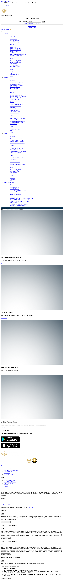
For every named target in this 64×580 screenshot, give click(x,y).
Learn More (4, 263)
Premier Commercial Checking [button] (17, 143)
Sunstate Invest (32, 27)
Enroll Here (36, 23)
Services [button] (12, 58)
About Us (3, 465)
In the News (7, 473)
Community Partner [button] (15, 87)
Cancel (8, 522)
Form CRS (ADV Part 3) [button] (16, 197)
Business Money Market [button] (16, 95)
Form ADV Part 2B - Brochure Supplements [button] (21, 200)
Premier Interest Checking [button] (16, 140)
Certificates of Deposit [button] (15, 50)
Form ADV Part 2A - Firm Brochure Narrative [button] (21, 198)
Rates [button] (11, 76)
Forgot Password (29, 23)
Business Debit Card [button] (15, 129)
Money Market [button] (13, 47)
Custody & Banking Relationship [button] (18, 190)
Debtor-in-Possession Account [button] (17, 89)
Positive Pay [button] (13, 107)
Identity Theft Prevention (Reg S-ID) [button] (19, 204)
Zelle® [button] (11, 73)
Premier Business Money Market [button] (18, 151)
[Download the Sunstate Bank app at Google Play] (10, 441)
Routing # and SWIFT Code (11, 470)
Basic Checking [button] (14, 39)
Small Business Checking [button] (16, 85)
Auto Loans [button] (13, 159)
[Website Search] (11, 29)
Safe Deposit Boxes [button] (15, 66)
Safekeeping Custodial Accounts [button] (18, 164)
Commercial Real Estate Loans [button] (17, 121)
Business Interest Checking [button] (16, 82)
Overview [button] (12, 185)
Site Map (31, 507)
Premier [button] (6, 133)
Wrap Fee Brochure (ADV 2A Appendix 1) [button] (20, 201)
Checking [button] (12, 36)
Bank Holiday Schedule (10, 482)
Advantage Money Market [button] (16, 55)
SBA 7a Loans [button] (13, 124)
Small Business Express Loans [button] (17, 118)
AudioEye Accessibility (6, 504)
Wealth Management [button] (9, 182)
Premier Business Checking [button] (17, 141)
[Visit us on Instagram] (2, 502)
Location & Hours (8, 474)
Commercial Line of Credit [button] (16, 122)
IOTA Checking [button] (14, 88)
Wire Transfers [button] (13, 63)
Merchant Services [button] (14, 113)
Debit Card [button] (12, 71)
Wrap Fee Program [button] (14, 189)
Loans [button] (11, 115)
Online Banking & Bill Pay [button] (16, 61)
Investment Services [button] (15, 162)
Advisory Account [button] (14, 187)
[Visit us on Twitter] (9, 502)
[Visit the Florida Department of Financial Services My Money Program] (5, 489)
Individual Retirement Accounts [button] (18, 54)
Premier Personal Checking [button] (16, 138)
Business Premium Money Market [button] (18, 96)
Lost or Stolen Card (8, 483)
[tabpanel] (32, 24)
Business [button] (6, 77)
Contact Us (6, 5)
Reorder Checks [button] (14, 65)
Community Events (8, 471)
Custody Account (32, 26)
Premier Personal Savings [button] (16, 148)
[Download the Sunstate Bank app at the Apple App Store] (10, 448)
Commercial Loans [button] (14, 119)
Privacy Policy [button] (13, 202)
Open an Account (5, 29)
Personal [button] (6, 33)
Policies (6, 486)
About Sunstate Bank (9, 468)
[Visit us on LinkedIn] (7, 502)
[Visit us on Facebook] (4, 502)
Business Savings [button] (14, 99)
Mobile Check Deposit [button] (15, 62)
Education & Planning (9, 480)
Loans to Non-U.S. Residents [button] (17, 158)
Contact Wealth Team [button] (15, 191)
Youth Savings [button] (13, 52)
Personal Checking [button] (14, 40)
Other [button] (11, 69)
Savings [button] (12, 44)
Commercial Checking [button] (15, 84)
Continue (3, 522)
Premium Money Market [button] (16, 48)
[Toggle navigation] (1, 31)
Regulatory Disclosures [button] (15, 194)
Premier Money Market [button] (15, 149)
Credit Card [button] (13, 179)
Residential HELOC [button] (15, 74)
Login (6, 15)
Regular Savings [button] (14, 51)
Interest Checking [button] (14, 41)
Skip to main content (6, 1)
